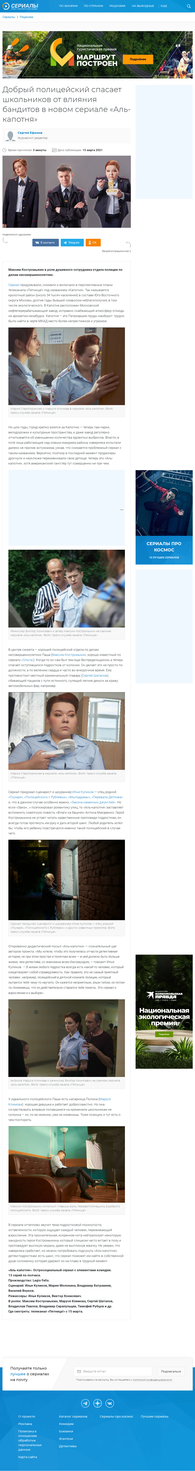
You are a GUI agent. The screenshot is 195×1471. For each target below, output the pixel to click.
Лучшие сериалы (154, 1416)
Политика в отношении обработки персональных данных (30, 1440)
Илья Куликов (83, 792)
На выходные (143, 6)
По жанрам (68, 6)
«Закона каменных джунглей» (93, 802)
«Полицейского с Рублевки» (45, 797)
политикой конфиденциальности (152, 1380)
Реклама (25, 1424)
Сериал (13, 285)
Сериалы (8, 17)
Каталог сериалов (73, 1416)
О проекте (26, 1416)
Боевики (66, 1431)
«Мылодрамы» (79, 797)
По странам (93, 6)
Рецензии (117, 6)
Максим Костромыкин (69, 655)
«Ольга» (27, 660)
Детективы (68, 1446)
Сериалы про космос (116, 1416)
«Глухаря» (15, 797)
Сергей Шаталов (94, 675)
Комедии (66, 1424)
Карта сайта (27, 1457)
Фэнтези (66, 1438)
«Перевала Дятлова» (107, 797)
